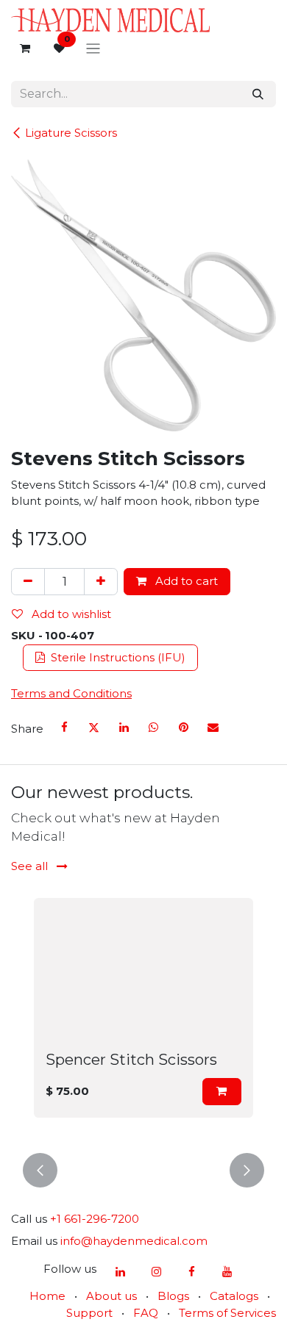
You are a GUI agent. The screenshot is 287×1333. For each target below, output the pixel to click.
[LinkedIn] (124, 727)
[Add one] (101, 581)
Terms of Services (227, 1313)
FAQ (145, 1313)
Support (89, 1313)
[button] (221, 1091)
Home (47, 1296)
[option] (143, 1016)
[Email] (213, 727)
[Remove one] (28, 581)
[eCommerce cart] (25, 48)
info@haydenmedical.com (134, 1241)
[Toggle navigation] (93, 49)
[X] (94, 727)
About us (111, 1296)
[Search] (258, 94)
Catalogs (234, 1296)
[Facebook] (65, 727)
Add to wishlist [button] (70, 614)
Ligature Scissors (71, 133)
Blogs (173, 1296)
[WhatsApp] (154, 727)
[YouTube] (227, 1272)
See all (31, 866)
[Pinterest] (183, 727)
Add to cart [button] (185, 581)
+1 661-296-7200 (94, 1219)
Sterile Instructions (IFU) (116, 657)
